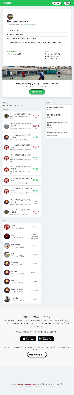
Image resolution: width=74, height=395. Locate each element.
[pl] (30, 384)
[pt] (22, 384)
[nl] (26, 384)
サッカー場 (59, 384)
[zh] (33, 384)
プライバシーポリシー (40, 386)
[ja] (32, 384)
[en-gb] (14, 384)
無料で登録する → (37, 354)
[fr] (16, 384)
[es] (18, 384)
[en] (12, 384)
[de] (24, 384)
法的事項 (50, 386)
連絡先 (23, 386)
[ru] (28, 384)
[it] (20, 384)
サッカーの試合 (39, 384)
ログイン (57, 3)
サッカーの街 (50, 384)
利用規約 (29, 386)
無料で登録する (37, 92)
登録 (67, 3)
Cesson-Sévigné (30, 25)
